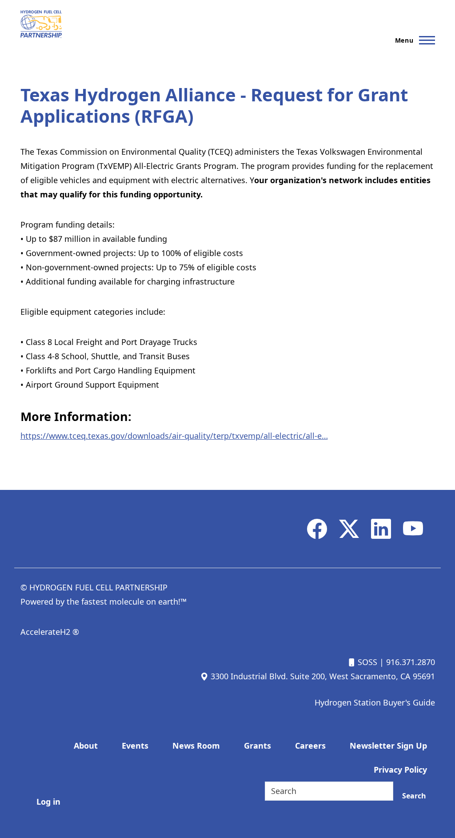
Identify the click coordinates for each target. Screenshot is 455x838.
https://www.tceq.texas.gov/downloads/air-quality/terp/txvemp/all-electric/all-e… (174, 435)
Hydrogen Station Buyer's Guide (375, 702)
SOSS (366, 662)
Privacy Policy (400, 769)
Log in (48, 801)
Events (135, 745)
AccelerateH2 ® (49, 631)
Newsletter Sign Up (388, 745)
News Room (196, 745)
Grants (257, 745)
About (86, 745)
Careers (310, 745)
